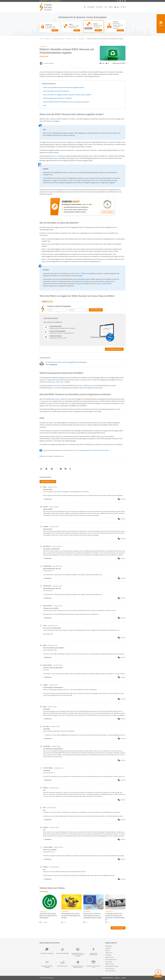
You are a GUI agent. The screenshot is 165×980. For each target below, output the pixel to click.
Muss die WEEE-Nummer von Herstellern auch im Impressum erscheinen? (66, 102)
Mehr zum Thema (118, 928)
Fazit (44, 105)
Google (44, 0)
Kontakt (123, 977)
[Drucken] (51, 469)
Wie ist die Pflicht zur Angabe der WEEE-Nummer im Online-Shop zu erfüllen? (67, 95)
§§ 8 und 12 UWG (97, 180)
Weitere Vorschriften (71, 38)
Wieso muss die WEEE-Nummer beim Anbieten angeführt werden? (63, 87)
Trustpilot (55, 0)
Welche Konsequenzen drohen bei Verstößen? (57, 98)
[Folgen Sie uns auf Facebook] (124, 0)
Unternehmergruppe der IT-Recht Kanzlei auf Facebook (94, 450)
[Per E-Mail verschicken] (60, 469)
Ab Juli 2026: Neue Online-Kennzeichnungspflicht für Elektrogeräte (66, 362)
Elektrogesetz (82, 38)
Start (41, 38)
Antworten (123, 499)
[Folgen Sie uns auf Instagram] (122, 1)
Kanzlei (111, 7)
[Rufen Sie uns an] (117, 1)
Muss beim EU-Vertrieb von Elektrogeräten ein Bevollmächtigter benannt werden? (92, 915)
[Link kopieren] (41, 469)
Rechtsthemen (47, 38)
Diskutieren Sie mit (47, 481)
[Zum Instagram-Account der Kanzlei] (70, 469)
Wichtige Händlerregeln (58, 38)
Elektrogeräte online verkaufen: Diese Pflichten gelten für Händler (70, 915)
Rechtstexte (99, 7)
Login (117, 7)
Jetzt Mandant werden (114, 349)
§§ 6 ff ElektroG (81, 279)
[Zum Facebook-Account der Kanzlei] (65, 469)
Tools (105, 7)
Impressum (117, 977)
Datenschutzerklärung (107, 977)
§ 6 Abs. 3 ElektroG (50, 119)
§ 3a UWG (56, 388)
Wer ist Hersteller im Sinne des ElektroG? (56, 91)
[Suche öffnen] (84, 7)
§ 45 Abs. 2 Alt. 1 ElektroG (62, 382)
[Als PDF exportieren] (46, 469)
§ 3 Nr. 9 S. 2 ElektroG (57, 156)
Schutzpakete (91, 7)
